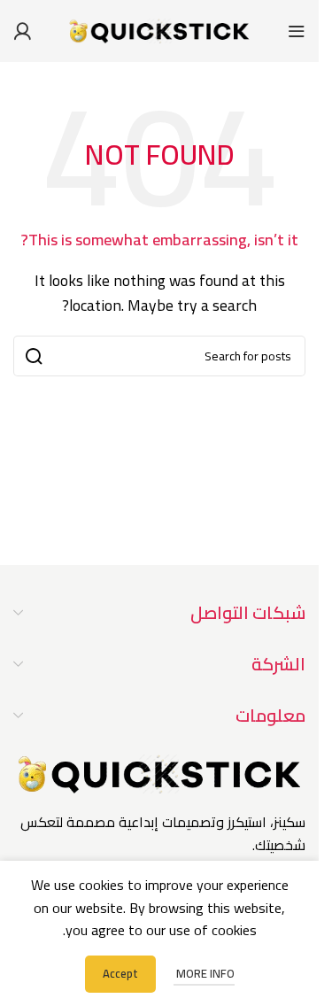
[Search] (33, 356)
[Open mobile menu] (296, 31)
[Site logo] (159, 29)
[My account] (22, 31)
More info (204, 973)
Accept (120, 973)
